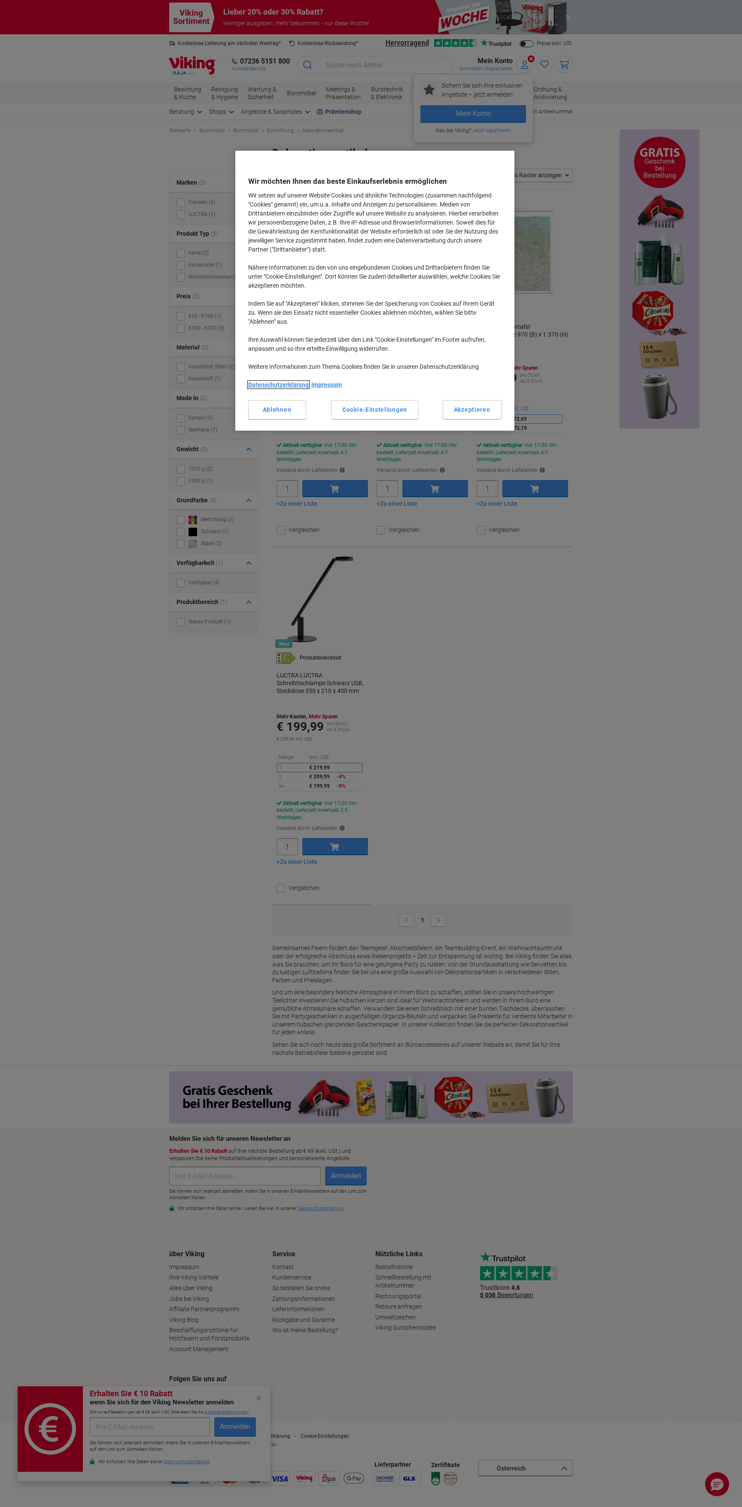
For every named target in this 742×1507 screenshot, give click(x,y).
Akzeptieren (472, 409)
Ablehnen (277, 409)
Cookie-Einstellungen (374, 409)
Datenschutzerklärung (278, 384)
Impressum (326, 384)
